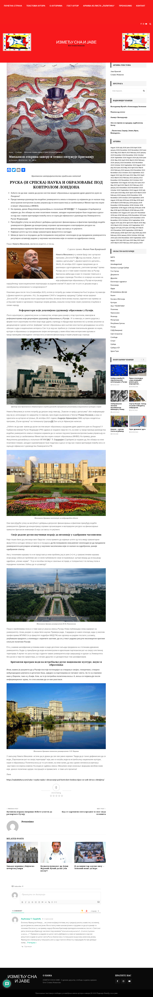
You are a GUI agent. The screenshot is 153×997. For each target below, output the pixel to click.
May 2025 (118, 152)
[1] (72, 209)
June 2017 (134, 212)
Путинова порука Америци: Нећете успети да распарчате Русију (29, 812)
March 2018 (129, 210)
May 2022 (137, 175)
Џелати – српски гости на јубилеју (117, 430)
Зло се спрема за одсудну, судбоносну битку (127, 124)
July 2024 (139, 157)
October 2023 (119, 165)
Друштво (114, 278)
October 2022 (127, 172)
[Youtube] (146, 24)
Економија (115, 285)
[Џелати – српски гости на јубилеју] (119, 421)
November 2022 (116, 172)
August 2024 (131, 157)
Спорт (113, 340)
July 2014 (123, 222)
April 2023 (134, 167)
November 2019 (116, 197)
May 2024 (118, 160)
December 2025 (125, 150)
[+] (55, 902)
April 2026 (137, 147)
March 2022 (119, 177)
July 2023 (114, 167)
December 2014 (139, 217)
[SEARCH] (143, 90)
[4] (48, 439)
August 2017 (126, 212)
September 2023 (130, 165)
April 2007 (128, 232)
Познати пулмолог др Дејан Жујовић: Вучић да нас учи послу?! (54, 868)
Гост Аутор (73, 6)
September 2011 (138, 225)
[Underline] (29, 902)
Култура (114, 302)
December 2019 (136, 195)
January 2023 (129, 170)
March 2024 (134, 160)
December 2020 (125, 187)
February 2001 (128, 242)
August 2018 (127, 207)
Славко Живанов (117, 74)
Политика (114, 309)
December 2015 (137, 215)
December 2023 (129, 162)
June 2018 (141, 207)
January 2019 (137, 202)
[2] (77, 258)
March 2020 (141, 192)
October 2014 (127, 220)
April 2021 (120, 185)
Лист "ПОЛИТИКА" (118, 306)
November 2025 (137, 150)
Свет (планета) (116, 333)
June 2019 (129, 200)
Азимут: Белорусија (119, 117)
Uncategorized (116, 264)
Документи (115, 274)
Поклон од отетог (118, 112)
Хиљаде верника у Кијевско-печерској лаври (21, 867)
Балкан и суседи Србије (120, 267)
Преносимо (125, 6)
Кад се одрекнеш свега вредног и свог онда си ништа (84, 812)
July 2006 (135, 232)
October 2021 (138, 180)
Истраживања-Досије (119, 292)
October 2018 (138, 205)
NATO (113, 257)
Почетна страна (13, 6)
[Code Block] (45, 902)
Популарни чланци (123, 359)
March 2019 (118, 202)
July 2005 (142, 232)
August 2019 (115, 200)
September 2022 (138, 172)
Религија (114, 316)
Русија (113, 326)
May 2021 (114, 185)
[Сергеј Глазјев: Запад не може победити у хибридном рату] (137, 396)
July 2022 (123, 175)
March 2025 (126, 152)
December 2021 (116, 180)
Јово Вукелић (116, 71)
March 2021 (129, 185)
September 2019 (138, 197)
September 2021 (116, 182)
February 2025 (135, 152)
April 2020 (133, 192)
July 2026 (123, 147)
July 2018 (135, 207)
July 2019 (123, 200)
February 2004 (116, 235)
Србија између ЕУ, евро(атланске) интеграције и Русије (119, 380)
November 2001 (127, 237)
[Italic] (25, 902)
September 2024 (121, 157)
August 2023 (141, 165)
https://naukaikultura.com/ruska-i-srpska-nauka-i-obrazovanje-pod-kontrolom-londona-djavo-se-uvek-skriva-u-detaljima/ (55, 780)
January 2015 (128, 217)
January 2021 (115, 187)
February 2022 (128, 177)
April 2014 (130, 222)
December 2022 (139, 170)
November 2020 (137, 187)
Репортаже (115, 320)
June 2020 (118, 192)
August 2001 (115, 240)
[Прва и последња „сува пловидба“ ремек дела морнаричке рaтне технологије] (137, 370)
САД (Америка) (116, 330)
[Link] (49, 902)
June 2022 (129, 175)
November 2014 (116, 220)
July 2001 (123, 240)
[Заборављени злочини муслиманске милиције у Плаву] (119, 396)
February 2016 (126, 215)
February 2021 (138, 185)
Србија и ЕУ (115, 347)
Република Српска (118, 323)
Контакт (140, 6)
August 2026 (115, 147)
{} (52, 902)
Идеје (113, 288)
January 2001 (138, 242)
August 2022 (115, 175)
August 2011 (115, 227)
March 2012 (118, 225)
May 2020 (125, 192)
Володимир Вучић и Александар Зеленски (128, 106)
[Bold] (22, 902)
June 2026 (130, 147)
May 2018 (114, 210)
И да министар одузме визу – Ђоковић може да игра (89, 867)
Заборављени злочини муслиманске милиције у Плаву (117, 406)
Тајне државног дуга (137, 429)
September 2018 (116, 207)
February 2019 (128, 202)
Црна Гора (115, 351)
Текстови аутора (35, 6)
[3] (52, 421)
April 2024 (125, 160)
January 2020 (126, 195)
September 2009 (132, 230)
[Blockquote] (42, 902)
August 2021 (127, 182)
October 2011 (127, 225)
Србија (113, 344)
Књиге (113, 295)
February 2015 (119, 217)
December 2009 (120, 230)
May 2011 (135, 227)
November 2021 (127, 180)
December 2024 (120, 155)
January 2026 (115, 150)
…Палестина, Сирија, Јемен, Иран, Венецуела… (125, 131)
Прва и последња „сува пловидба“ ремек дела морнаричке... (136, 381)
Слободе (114, 337)
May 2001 (137, 240)
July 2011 (122, 227)
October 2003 (136, 235)
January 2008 (119, 232)
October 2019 (127, 197)
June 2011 (129, 227)
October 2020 (116, 190)
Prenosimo (14, 160)
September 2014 (138, 220)
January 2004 (126, 235)
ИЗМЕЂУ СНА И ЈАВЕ (22, 979)
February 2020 (116, 195)
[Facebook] (142, 24)
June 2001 (129, 240)
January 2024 (119, 162)
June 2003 (118, 237)
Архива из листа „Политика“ (99, 6)
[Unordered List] (39, 902)
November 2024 (131, 155)
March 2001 (119, 242)
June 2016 (117, 215)
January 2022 (138, 177)
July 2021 (134, 182)
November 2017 (116, 212)
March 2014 (138, 222)
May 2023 (127, 167)
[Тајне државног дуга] (137, 421)
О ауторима (56, 6)
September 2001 (139, 237)
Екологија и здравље (119, 281)
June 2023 (120, 167)
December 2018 (116, 205)
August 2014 (115, 222)
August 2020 (137, 190)
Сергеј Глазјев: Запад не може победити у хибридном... (137, 405)
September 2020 (127, 190)
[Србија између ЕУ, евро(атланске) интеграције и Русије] (119, 370)
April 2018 (121, 210)
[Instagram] (144, 24)
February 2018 (138, 210)
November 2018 (127, 205)
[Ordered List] (35, 902)
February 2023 (119, 170)
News (113, 260)
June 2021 (141, 182)
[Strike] (32, 902)
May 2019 (136, 200)
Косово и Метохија (118, 299)
